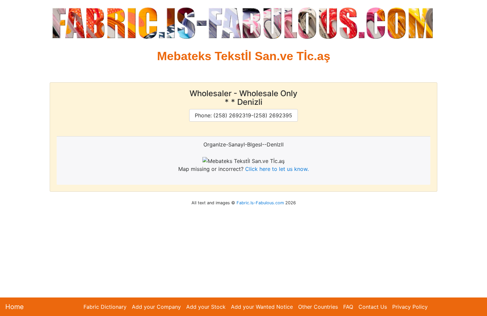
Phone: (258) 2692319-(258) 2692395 (243, 115)
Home (14, 307)
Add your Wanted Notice (262, 306)
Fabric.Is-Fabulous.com (260, 202)
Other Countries (318, 306)
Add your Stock (206, 306)
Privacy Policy (410, 306)
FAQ (348, 306)
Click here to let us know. (277, 169)
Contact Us (372, 306)
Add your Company (156, 306)
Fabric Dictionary (105, 306)
